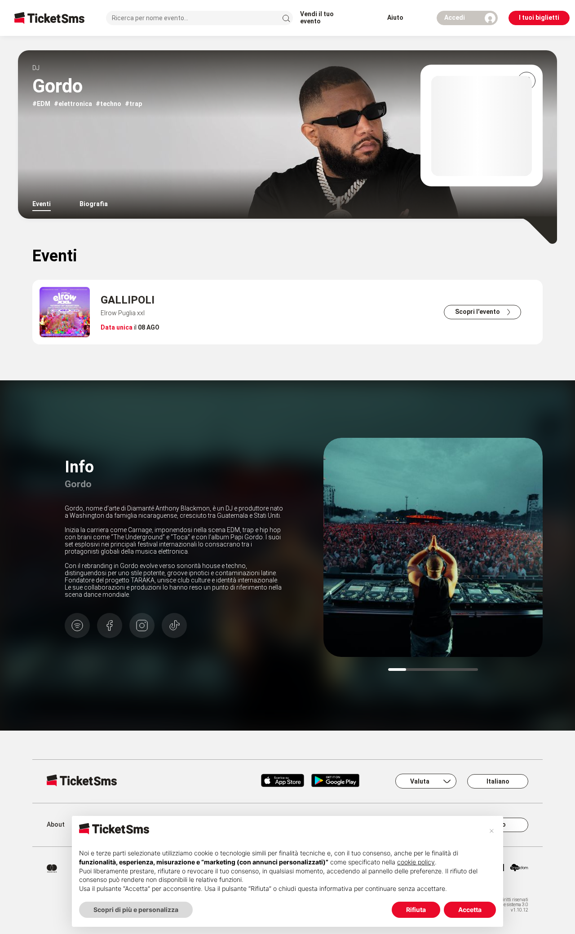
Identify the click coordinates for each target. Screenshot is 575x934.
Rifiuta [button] (416, 909)
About (56, 824)
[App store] (282, 781)
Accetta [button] (470, 909)
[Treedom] (519, 868)
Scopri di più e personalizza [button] (135, 909)
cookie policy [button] (416, 862)
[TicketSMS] (49, 17)
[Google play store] (340, 781)
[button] (491, 830)
